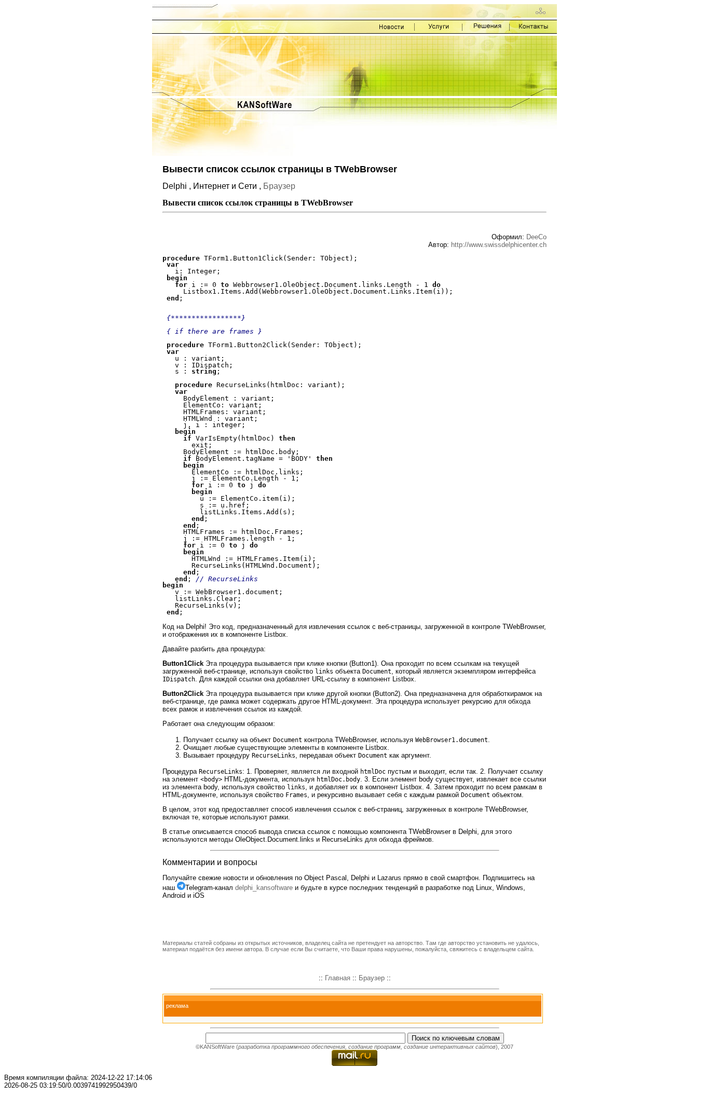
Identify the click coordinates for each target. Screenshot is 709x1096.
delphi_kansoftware (264, 888)
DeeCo (536, 237)
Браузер (279, 186)
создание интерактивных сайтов (450, 1047)
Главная (337, 978)
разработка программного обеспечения (291, 1047)
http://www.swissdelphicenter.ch (499, 245)
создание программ (374, 1047)
